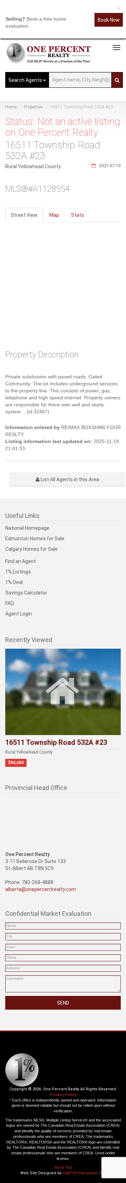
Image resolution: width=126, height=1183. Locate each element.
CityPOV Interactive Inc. (84, 1173)
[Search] (117, 80)
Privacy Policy (63, 1094)
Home (10, 107)
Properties (33, 107)
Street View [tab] (24, 215)
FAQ (9, 603)
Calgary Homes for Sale (31, 549)
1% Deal (14, 582)
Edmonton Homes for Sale (34, 538)
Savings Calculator (26, 593)
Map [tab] (54, 215)
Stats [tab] (77, 215)
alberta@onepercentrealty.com (40, 889)
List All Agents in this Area (69, 479)
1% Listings (18, 572)
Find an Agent (20, 561)
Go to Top (63, 1167)
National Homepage (27, 528)
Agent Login (18, 614)
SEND (63, 1003)
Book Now (109, 20)
